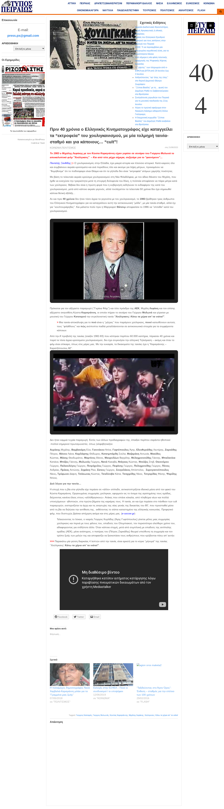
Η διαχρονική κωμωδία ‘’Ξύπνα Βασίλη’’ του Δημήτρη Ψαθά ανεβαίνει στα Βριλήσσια (152, 120)
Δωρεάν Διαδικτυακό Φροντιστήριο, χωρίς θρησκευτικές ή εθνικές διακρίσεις (151, 30)
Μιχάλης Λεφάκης (136, 715)
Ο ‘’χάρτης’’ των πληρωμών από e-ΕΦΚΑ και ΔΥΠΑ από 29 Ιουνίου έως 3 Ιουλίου (152, 70)
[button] (106, 290)
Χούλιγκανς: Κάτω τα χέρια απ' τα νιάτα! (161, 715)
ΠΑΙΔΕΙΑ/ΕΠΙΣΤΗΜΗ (128, 10)
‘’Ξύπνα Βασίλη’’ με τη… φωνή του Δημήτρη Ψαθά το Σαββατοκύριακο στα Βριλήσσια (151, 90)
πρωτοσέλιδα (18, 131)
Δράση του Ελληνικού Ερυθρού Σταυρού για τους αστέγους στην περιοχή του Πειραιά (150, 40)
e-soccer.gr (128, 513)
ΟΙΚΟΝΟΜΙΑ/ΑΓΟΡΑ (88, 10)
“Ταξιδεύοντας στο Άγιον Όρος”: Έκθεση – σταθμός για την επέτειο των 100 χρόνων (155, 691)
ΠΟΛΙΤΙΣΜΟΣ (167, 10)
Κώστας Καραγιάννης (119, 715)
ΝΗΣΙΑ (159, 3)
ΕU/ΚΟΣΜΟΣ (193, 3)
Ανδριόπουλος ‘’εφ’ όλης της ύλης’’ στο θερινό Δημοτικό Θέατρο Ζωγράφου (151, 80)
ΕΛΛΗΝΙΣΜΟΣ (174, 3)
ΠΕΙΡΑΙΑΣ (85, 3)
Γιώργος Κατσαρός (84, 715)
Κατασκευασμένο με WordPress (31, 139)
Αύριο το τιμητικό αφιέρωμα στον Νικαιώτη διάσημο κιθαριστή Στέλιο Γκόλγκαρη (151, 111)
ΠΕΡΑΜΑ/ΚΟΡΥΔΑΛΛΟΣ (139, 3)
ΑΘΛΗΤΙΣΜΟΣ (186, 10)
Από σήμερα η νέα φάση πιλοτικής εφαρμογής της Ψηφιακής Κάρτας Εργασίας (151, 60)
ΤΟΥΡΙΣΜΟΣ (149, 10)
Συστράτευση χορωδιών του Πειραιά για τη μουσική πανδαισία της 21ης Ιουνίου (152, 100)
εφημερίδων (31, 131)
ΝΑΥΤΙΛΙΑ (108, 10)
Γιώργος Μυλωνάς (101, 715)
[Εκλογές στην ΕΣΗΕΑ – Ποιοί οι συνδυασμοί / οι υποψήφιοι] (113, 674)
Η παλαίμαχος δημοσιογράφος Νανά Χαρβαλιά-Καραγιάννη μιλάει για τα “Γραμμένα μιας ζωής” (70, 691)
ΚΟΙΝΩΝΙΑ (209, 3)
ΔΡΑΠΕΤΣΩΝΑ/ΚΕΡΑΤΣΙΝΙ (108, 3)
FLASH (201, 10)
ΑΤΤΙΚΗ (72, 3)
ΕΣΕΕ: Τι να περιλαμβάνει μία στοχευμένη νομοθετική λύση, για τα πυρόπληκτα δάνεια (152, 50)
